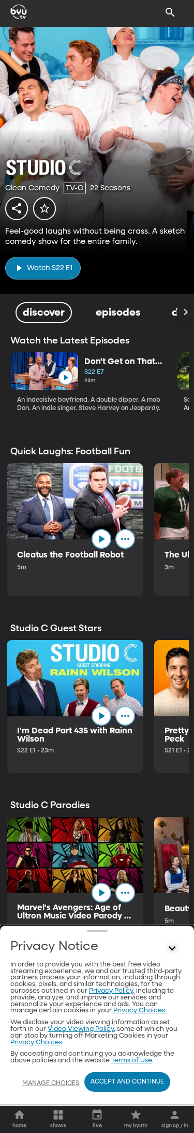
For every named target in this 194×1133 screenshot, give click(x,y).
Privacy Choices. (140, 1010)
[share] (16, 208)
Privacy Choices (36, 1042)
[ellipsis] (125, 539)
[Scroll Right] (185, 312)
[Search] (170, 12)
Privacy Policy (111, 991)
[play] (65, 377)
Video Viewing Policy (81, 1029)
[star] (44, 208)
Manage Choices (50, 1083)
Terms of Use (131, 1060)
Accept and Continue (127, 1082)
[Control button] (172, 949)
